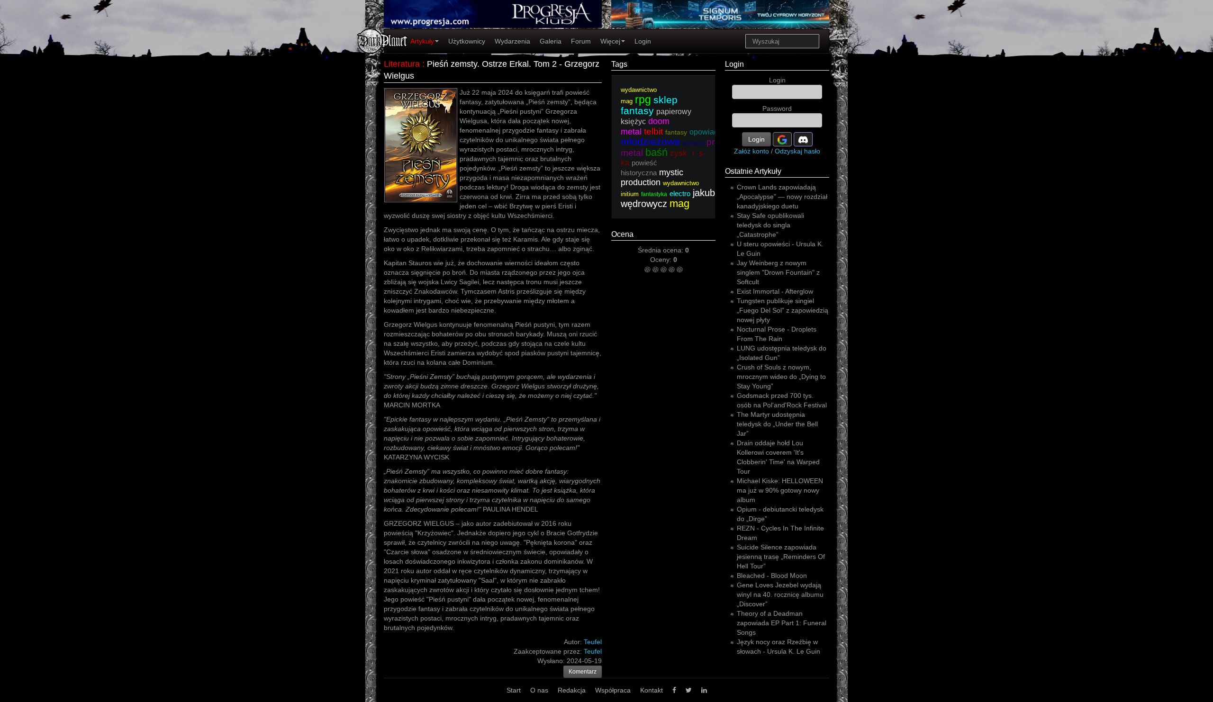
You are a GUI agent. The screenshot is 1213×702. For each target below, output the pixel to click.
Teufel (593, 651)
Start (514, 690)
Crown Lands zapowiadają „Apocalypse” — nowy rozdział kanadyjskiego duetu (782, 196)
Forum (581, 41)
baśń (656, 152)
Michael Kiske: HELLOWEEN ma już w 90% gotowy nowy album (780, 490)
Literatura (402, 64)
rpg (643, 99)
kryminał (693, 143)
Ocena (622, 234)
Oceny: (661, 259)
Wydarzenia (512, 41)
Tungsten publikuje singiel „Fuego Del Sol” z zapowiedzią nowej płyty (782, 310)
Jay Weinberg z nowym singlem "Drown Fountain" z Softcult (778, 272)
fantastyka (654, 194)
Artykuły (422, 41)
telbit (653, 131)
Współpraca (613, 690)
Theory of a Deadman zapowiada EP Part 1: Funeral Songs (781, 623)
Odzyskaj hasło (797, 151)
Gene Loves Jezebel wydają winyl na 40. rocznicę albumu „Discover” (780, 594)
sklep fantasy (649, 105)
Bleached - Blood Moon (772, 575)
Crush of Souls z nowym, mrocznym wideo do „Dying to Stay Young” (781, 376)
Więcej (610, 41)
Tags (619, 64)
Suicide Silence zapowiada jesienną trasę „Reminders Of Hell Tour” (781, 556)
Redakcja (572, 690)
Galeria (550, 41)
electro (680, 193)
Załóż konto (751, 151)
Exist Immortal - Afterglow (775, 291)
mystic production (652, 177)
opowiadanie (711, 132)
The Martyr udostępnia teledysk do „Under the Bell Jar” (777, 424)
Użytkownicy (466, 41)
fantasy (676, 132)
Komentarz (583, 671)
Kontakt (651, 690)
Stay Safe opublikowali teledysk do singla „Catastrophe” (770, 225)
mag (679, 203)
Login (642, 41)
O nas (539, 690)
